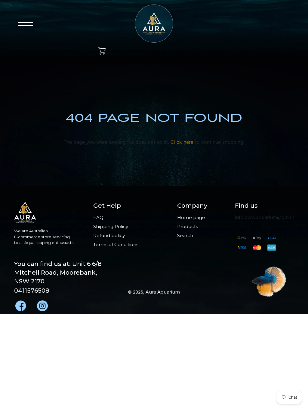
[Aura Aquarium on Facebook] (20, 304)
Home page (191, 217)
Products (187, 226)
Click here (182, 142)
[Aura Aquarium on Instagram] (42, 304)
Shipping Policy (110, 226)
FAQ (98, 217)
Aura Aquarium (163, 292)
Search (185, 235)
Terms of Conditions (115, 244)
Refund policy (109, 235)
